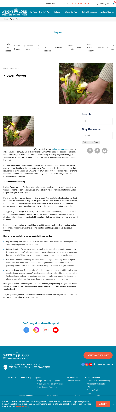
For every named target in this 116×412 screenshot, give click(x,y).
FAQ (88, 387)
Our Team (33, 12)
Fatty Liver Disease (8, 47)
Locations (64, 3)
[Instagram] (87, 365)
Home (6, 19)
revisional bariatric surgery (90, 47)
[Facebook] (83, 365)
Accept (103, 404)
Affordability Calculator (96, 384)
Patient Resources (89, 12)
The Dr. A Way (44, 12)
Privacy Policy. (22, 406)
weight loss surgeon (60, 149)
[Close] (113, 404)
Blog (89, 393)
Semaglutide (103, 47)
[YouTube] (90, 365)
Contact (97, 395)
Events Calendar (74, 381)
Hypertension (59, 47)
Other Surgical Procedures (47, 387)
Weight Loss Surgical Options (48, 381)
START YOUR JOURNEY (98, 355)
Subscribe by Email (91, 142)
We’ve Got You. (71, 12)
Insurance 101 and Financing (98, 381)
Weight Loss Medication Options (50, 384)
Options (57, 12)
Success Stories (93, 390)
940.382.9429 (82, 3)
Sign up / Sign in (102, 3)
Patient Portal (51, 3)
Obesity (80, 47)
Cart (113, 4)
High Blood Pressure (47, 47)
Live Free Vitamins (107, 12)
